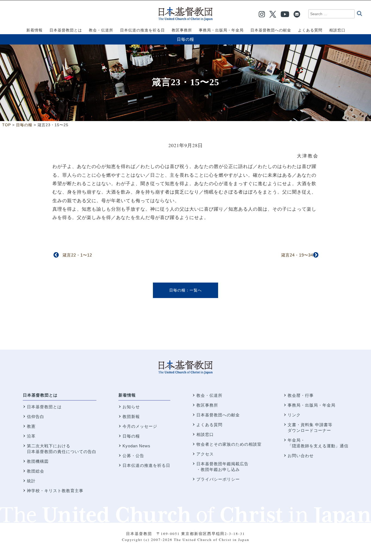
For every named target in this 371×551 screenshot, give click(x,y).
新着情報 (127, 395)
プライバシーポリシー (218, 479)
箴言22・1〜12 (77, 255)
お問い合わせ (301, 455)
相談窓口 (205, 434)
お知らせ (131, 406)
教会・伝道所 (209, 395)
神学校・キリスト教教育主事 (55, 490)
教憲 (31, 426)
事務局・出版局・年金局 (311, 405)
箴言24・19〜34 (297, 255)
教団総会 (35, 471)
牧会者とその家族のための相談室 (229, 444)
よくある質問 (209, 424)
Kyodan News (136, 446)
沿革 (31, 436)
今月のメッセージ (139, 426)
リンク (294, 415)
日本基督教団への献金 (218, 415)
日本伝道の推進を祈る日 (146, 465)
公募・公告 (133, 455)
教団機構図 (38, 461)
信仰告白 (35, 416)
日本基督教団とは (40, 395)
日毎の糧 (185, 39)
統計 (31, 481)
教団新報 (131, 416)
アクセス (205, 454)
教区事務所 (207, 405)
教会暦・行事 (301, 395)
